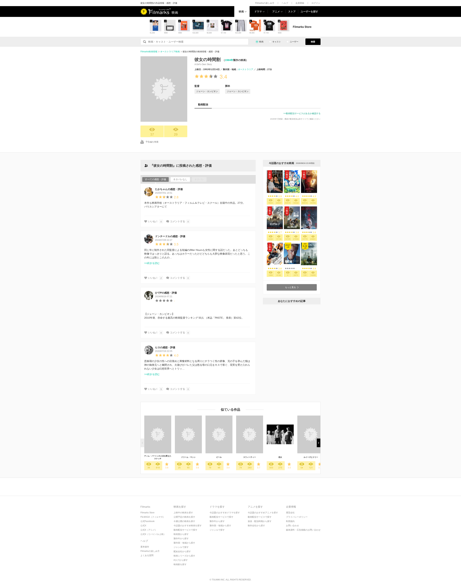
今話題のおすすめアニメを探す (263, 512)
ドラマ (258, 11)
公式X (143, 525)
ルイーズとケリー (311, 457)
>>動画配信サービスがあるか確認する (302, 113)
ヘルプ (285, 3)
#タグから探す (181, 560)
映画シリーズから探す (184, 556)
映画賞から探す (181, 534)
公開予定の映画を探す (184, 517)
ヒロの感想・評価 (165, 347)
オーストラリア (245, 69)
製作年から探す (181, 538)
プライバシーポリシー (297, 517)
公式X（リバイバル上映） (153, 534)
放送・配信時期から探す (260, 521)
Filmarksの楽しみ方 (264, 3)
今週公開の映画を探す (184, 521)
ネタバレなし (180, 179)
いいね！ (153, 221)
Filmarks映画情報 (148, 51)
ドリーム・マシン (188, 457)
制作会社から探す (256, 525)
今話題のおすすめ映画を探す (188, 525)
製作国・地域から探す (184, 543)
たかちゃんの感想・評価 (169, 189)
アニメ (276, 11)
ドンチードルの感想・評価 (170, 236)
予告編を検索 (152, 142)
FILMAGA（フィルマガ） (152, 517)
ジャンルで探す (181, 547)
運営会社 (290, 512)
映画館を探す (180, 564)
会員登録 (300, 3)
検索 (313, 41)
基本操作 (144, 547)
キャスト (276, 41)
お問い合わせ (292, 525)
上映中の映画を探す (183, 512)
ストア (292, 11)
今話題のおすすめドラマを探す (225, 512)
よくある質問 (146, 555)
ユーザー (294, 41)
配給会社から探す (182, 551)
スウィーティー (249, 457)
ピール (219, 457)
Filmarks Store (147, 512)
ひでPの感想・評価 (166, 292)
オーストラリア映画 (170, 51)
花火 (280, 457)
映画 (241, 11)
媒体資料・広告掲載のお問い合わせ (303, 530)
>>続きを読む (152, 263)
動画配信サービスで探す (185, 530)
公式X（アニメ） (148, 530)
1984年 (229, 60)
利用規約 (290, 521)
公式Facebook (147, 521)
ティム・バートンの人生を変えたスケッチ (157, 457)
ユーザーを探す (309, 11)
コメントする (177, 221)
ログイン (316, 3)
